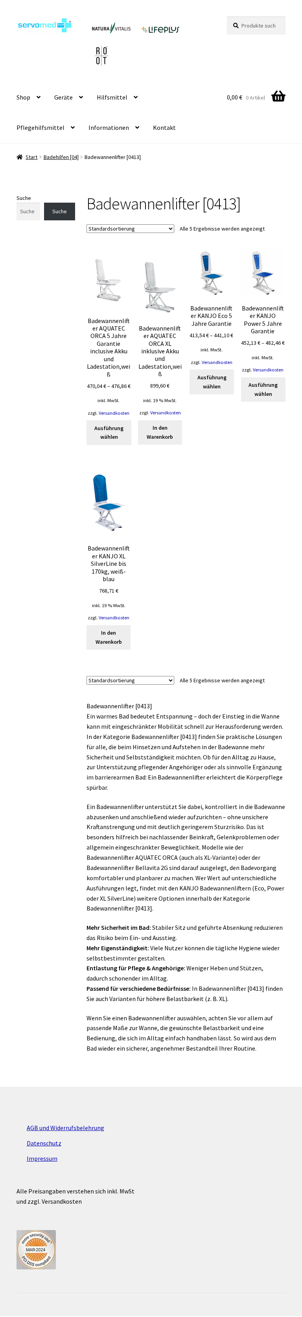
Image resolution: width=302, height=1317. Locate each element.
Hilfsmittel (112, 97)
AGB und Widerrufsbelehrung (65, 1128)
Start (31, 157)
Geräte (63, 97)
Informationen (108, 127)
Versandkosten (114, 413)
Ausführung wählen (108, 433)
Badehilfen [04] (61, 157)
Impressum (42, 1158)
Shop (23, 97)
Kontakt (164, 127)
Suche (24, 197)
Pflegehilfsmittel (40, 127)
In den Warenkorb (160, 432)
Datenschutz (44, 1143)
